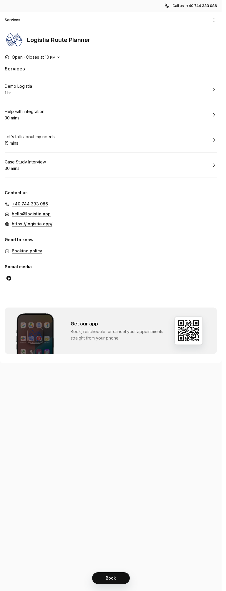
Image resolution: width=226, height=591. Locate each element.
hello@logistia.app (31, 213)
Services (12, 20)
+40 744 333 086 (201, 6)
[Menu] (214, 20)
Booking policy (27, 250)
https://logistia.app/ (32, 223)
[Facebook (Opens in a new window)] (9, 278)
